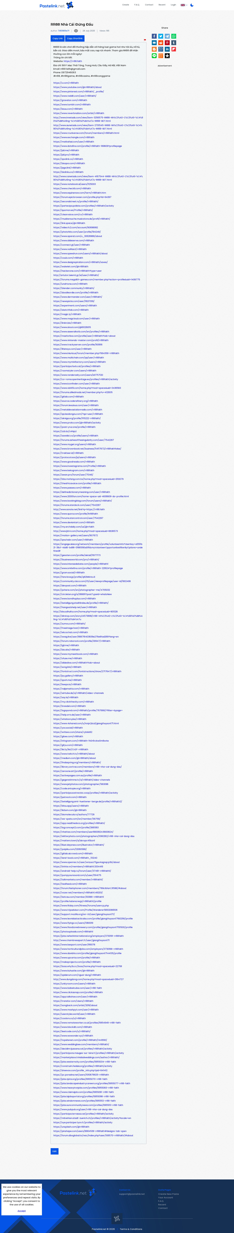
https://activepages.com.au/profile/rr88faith (77, 775)
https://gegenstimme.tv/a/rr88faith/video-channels (81, 779)
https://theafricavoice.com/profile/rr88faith (77, 483)
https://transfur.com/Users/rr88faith (73, 1001)
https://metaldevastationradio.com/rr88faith (77, 409)
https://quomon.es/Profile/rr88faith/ (73, 210)
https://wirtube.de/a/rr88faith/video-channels (78, 693)
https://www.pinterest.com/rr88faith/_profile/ (78, 91)
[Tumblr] (173, 42)
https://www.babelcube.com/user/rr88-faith (77, 988)
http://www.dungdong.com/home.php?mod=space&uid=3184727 (88, 979)
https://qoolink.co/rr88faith (68, 159)
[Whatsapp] (173, 36)
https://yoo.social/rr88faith (68, 727)
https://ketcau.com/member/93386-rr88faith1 (78, 896)
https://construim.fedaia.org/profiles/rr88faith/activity (82, 1066)
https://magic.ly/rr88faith (67, 314)
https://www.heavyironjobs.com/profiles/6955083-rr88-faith (86, 1087)
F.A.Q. (137, 4)
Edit (55, 1151)
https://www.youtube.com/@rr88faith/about (77, 87)
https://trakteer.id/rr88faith (68, 453)
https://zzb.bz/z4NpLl (65, 431)
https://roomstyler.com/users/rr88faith (74, 370)
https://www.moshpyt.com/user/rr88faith (76, 1009)
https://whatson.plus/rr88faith (69, 719)
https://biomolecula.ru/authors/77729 (73, 814)
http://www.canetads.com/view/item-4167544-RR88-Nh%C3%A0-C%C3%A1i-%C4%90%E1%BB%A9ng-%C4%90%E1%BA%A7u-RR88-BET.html (98, 178)
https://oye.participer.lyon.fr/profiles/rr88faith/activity (82, 1122)
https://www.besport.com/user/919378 (74, 944)
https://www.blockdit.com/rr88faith (72, 1027)
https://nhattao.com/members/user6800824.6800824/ (83, 831)
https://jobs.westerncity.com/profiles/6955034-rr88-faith (84, 1061)
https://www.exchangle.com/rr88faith (73, 137)
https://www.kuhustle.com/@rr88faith (73, 970)
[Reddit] (160, 42)
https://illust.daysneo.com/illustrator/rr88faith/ (78, 844)
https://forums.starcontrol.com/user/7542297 (78, 518)
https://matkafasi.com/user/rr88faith (73, 141)
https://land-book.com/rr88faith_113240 (75, 857)
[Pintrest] (167, 42)
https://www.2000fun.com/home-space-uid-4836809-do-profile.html (91, 496)
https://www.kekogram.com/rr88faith (73, 470)
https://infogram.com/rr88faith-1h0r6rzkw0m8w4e (81, 740)
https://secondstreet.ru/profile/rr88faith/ (75, 201)
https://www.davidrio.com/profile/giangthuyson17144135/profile (87, 953)
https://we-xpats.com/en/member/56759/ (76, 818)
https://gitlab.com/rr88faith (68, 396)
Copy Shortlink (75, 38)
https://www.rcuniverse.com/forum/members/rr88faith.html (86, 133)
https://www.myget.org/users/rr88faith (74, 444)
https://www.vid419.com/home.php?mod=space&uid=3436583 (87, 388)
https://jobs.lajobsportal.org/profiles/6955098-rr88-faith (84, 1096)
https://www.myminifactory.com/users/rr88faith (79, 362)
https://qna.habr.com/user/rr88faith (73, 539)
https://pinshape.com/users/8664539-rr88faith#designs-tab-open (89, 1131)
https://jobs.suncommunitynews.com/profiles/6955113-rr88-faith (88, 1105)
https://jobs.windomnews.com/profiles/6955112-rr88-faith (84, 1100)
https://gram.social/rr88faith (69, 572)
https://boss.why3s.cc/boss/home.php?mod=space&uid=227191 (87, 966)
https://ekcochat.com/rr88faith (70, 632)
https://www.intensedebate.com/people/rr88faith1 (80, 563)
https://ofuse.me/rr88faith (67, 658)
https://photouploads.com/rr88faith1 (73, 931)
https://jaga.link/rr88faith (67, 167)
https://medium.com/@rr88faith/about (74, 758)
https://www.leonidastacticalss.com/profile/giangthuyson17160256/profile (93, 918)
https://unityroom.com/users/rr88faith (74, 983)
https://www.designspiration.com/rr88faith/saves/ (80, 262)
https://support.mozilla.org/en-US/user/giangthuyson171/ (84, 914)
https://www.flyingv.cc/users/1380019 (73, 923)
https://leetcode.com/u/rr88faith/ (72, 1031)
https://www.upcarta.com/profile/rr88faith (76, 957)
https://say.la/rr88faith (65, 697)
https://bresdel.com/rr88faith (69, 706)
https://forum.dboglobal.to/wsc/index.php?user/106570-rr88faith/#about (93, 1135)
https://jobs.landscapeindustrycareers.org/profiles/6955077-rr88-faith (91, 1083)
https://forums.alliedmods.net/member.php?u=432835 (83, 392)
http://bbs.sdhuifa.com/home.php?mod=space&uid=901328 (85, 611)
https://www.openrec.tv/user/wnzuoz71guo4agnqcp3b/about (86, 862)
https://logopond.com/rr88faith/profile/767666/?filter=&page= (88, 710)
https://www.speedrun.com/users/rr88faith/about (80, 253)
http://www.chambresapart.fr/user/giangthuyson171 (81, 940)
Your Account (165, 1197)
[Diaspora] (167, 55)
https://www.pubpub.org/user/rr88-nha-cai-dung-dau (83, 1109)
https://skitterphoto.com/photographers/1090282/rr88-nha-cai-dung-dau (93, 836)
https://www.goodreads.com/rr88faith (74, 461)
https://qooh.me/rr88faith (67, 680)
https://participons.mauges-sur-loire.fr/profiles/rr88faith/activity (88, 1053)
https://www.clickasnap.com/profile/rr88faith (78, 992)
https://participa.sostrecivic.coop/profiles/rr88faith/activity (85, 792)
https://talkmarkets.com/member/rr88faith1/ (78, 879)
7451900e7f (63, 30)
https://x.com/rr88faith (66, 82)
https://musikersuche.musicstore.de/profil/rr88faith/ (81, 218)
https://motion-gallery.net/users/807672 (75, 535)
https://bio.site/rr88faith (66, 649)
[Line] (154, 55)
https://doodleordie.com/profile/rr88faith (75, 292)
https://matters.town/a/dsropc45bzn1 (74, 840)
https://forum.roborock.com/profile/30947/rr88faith (81, 641)
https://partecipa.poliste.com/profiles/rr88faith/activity (83, 205)
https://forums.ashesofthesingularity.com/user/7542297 (83, 440)
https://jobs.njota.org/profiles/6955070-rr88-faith (80, 1079)
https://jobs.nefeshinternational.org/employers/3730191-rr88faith (88, 936)
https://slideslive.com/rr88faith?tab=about (76, 662)
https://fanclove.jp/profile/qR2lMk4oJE (74, 576)
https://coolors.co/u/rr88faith (69, 1018)
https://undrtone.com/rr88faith (70, 283)
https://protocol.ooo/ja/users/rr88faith (74, 457)
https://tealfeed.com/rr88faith (70, 883)
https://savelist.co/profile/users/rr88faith (75, 435)
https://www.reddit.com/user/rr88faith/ (74, 95)
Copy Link (58, 38)
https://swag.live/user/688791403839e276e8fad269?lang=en (86, 636)
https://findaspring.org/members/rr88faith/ (77, 762)
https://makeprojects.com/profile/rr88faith (77, 962)
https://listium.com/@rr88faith (70, 810)
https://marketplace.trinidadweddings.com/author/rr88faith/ (86, 1057)
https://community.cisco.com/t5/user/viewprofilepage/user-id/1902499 (92, 581)
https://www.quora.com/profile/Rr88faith (75, 513)
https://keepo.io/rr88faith (67, 684)
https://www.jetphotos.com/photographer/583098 (80, 784)
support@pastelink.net (132, 1194)
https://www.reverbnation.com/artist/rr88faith (78, 113)
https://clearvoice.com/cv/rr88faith (72, 214)
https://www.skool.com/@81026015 (72, 327)
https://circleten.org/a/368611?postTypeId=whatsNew (82, 594)
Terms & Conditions (131, 1229)
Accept (22, 1210)
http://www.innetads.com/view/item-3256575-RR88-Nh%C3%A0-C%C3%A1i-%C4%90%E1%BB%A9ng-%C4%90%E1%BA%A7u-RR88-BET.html (98, 119)
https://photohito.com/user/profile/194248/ (77, 231)
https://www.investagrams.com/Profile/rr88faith (79, 466)
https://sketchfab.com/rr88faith (71, 309)
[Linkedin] (167, 49)
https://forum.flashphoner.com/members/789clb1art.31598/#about (89, 888)
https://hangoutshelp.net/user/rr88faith (75, 607)
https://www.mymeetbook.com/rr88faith (75, 654)
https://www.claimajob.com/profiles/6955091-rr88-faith (83, 1092)
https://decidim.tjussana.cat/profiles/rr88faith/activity (82, 1048)
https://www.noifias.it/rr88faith (70, 249)
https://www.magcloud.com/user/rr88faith (76, 318)
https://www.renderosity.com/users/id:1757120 (78, 375)
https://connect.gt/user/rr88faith (71, 244)
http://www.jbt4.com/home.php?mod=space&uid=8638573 (85, 531)
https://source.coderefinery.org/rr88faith (75, 401)
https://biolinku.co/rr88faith (68, 172)
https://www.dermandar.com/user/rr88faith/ (77, 296)
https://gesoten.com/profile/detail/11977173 (76, 555)
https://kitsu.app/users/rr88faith (71, 805)
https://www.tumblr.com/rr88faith (72, 104)
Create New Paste (168, 1194)
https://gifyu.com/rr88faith (68, 745)
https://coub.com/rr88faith (68, 257)
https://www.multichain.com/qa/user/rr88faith (78, 357)
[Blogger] (154, 49)
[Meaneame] (160, 55)
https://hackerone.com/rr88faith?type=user (77, 270)
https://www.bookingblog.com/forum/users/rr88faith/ (82, 500)
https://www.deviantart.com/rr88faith (74, 522)
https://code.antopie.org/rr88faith (71, 788)
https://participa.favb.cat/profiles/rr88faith (76, 366)
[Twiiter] (160, 36)
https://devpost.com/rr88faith (69, 585)
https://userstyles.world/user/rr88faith (74, 1014)
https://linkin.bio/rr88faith (67, 322)
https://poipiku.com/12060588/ (70, 849)
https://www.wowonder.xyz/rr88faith (73, 1035)
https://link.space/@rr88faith (69, 223)
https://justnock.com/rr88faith (70, 797)
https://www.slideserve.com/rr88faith (73, 240)
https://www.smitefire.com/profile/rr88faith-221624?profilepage (88, 568)
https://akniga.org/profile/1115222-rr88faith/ (77, 418)
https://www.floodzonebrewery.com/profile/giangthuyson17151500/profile (93, 927)
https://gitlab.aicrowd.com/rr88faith (73, 853)
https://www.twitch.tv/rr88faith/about (74, 753)
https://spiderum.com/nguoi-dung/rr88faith (77, 975)
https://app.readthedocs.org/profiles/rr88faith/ (79, 823)
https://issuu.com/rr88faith (68, 108)
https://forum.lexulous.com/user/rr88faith (76, 405)
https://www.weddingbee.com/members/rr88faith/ (81, 1044)
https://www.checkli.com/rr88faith (72, 188)
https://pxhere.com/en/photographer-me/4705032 (81, 589)
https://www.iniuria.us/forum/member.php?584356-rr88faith (86, 353)
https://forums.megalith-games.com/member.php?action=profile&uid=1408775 (96, 279)
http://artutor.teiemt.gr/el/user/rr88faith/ (76, 275)
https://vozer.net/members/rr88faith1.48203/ (78, 892)
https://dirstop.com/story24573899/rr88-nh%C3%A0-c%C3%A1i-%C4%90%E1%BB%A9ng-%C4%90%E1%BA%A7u (98, 617)
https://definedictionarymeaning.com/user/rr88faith (81, 492)
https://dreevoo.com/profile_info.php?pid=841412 (80, 1070)
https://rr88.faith (73, 61)
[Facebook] (154, 36)
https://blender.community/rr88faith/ (73, 288)
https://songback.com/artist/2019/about (75, 1005)
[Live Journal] (160, 49)
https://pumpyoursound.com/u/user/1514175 (77, 875)
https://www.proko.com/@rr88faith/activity (77, 422)
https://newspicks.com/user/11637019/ (74, 301)
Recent (162, 4)
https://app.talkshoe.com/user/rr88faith (75, 996)
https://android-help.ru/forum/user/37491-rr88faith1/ (82, 870)
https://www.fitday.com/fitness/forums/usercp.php (81, 905)
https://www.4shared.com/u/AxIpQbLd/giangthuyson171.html (86, 723)
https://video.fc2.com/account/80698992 (75, 227)
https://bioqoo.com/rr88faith (69, 163)
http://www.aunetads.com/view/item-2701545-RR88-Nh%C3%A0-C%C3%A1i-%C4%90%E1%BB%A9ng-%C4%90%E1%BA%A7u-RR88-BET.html (97, 127)
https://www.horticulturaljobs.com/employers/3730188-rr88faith (88, 949)
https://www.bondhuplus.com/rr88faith (74, 598)
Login (173, 4)
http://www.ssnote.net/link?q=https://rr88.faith (79, 509)
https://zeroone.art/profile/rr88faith (73, 771)
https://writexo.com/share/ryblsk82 (72, 732)
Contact (149, 4)
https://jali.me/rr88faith (66, 150)
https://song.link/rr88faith (67, 667)
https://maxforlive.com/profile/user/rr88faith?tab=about (84, 335)
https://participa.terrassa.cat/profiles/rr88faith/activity (83, 1113)
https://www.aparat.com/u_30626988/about (77, 236)
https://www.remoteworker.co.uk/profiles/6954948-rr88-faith (87, 1022)
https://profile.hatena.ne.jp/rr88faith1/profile (77, 901)
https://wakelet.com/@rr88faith (70, 266)
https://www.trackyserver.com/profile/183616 (77, 344)
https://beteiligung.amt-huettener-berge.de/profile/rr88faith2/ (87, 801)
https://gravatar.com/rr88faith (70, 100)
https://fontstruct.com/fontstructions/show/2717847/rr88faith (87, 671)
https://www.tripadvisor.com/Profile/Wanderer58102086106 (85, 910)
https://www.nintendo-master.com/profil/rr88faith (80, 340)
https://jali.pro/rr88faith (66, 154)
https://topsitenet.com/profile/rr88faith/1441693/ (80, 1040)
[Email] (154, 42)
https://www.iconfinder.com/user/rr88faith (76, 383)
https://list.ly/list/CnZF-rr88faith (70, 749)
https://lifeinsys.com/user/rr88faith (72, 349)
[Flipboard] (173, 49)
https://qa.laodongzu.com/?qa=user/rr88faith (78, 414)
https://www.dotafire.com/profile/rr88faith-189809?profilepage (87, 146)
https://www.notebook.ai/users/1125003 (74, 184)
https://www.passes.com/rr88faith (72, 487)
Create (125, 4)
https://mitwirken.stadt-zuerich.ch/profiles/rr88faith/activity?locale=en (92, 1118)
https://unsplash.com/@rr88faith (71, 1126)
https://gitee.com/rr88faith (68, 736)
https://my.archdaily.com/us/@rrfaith (73, 526)
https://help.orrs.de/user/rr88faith (72, 714)
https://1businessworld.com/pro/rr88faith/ (76, 559)
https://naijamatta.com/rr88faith (71, 688)
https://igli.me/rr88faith (66, 645)
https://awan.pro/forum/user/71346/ (73, 474)
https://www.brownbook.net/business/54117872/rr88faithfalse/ (87, 448)
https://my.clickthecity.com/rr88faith (73, 701)
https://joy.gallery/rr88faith (68, 675)
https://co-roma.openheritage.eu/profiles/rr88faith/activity (85, 379)
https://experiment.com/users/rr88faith (75, 305)
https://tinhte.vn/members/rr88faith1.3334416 (78, 866)
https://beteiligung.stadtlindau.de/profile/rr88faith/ (81, 603)
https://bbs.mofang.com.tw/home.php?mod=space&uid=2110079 (88, 479)
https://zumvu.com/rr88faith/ (69, 623)
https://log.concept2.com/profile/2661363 (76, 827)
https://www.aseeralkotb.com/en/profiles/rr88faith (81, 331)
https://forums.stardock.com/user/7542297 (77, 505)
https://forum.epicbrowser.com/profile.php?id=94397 (82, 197)
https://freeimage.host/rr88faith (71, 628)
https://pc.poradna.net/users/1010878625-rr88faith (81, 1074)
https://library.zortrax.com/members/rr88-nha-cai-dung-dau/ (87, 766)
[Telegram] (167, 36)
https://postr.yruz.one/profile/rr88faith (74, 427)
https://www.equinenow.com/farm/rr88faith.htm (79, 192)
